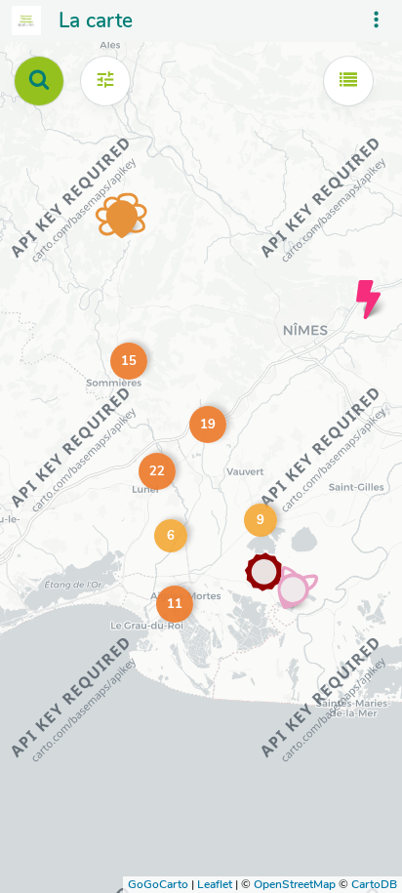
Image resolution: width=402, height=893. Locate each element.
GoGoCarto (158, 884)
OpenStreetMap (295, 884)
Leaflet (214, 884)
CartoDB (374, 884)
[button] (170, 600)
